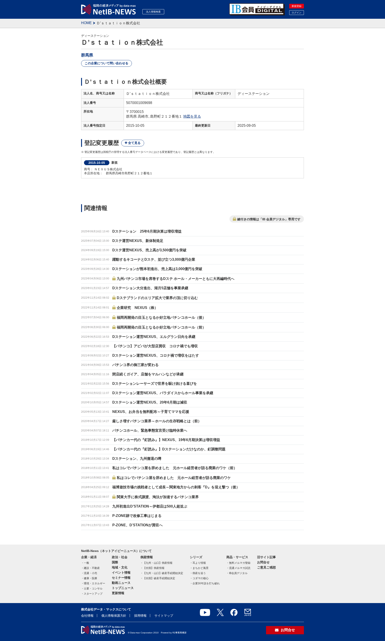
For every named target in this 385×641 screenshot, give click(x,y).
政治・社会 (119, 557)
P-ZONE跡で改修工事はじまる (137, 516)
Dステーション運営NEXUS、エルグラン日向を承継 (153, 337)
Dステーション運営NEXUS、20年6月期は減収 (149, 402)
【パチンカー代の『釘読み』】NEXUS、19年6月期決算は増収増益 (166, 440)
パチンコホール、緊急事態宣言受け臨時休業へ (149, 430)
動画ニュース (121, 583)
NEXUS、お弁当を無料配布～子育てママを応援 (150, 412)
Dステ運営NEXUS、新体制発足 (137, 241)
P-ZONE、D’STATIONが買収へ (137, 525)
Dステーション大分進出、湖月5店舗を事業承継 (150, 288)
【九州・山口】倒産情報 (157, 562)
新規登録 (296, 6)
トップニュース (123, 588)
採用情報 (140, 615)
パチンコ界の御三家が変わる (135, 365)
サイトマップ (163, 615)
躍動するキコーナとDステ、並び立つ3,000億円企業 (153, 259)
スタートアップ (93, 593)
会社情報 (87, 615)
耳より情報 (199, 562)
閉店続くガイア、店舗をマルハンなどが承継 (148, 374)
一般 (86, 562)
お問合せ (263, 562)
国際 (115, 562)
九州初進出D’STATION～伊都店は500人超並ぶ (149, 506)
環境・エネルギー (94, 583)
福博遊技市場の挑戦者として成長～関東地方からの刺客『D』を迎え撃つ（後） (176, 487)
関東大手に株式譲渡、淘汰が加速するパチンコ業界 (158, 497)
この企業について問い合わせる (106, 63)
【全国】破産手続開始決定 (159, 578)
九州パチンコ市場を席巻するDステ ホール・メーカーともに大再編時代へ (175, 279)
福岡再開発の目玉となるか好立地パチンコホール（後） (161, 317)
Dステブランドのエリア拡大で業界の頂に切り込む (157, 298)
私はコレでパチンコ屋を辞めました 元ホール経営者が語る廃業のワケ (174, 478)
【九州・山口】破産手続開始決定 (163, 573)
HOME (86, 23)
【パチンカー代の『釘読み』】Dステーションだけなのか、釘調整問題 (168, 449)
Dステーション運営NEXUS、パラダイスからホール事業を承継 (162, 393)
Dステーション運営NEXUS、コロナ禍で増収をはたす (155, 355)
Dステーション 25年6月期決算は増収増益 (147, 231)
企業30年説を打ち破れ (206, 583)
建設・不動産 (92, 568)
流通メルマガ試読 (239, 568)
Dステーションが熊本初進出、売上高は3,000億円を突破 (157, 269)
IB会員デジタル (238, 573)
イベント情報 (121, 572)
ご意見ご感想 (266, 567)
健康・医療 (90, 578)
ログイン (296, 12)
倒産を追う (199, 573)
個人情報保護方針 (113, 615)
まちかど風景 (200, 568)
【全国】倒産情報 (153, 568)
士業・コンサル (93, 588)
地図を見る (192, 116)
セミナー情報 (121, 577)
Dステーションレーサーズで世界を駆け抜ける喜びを (154, 383)
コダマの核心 (200, 578)
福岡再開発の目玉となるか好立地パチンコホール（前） (161, 327)
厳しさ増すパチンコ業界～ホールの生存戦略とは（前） (156, 421)
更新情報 (118, 593)
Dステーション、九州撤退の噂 (136, 458)
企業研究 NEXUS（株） (137, 308)
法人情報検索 (153, 11)
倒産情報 (146, 557)
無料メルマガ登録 (239, 562)
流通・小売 (90, 573)
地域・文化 (119, 567)
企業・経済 (89, 557)
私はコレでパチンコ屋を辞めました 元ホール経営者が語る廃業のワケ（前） (174, 468)
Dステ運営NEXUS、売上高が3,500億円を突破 (149, 250)
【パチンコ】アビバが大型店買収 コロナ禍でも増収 (155, 346)
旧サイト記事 (266, 557)
